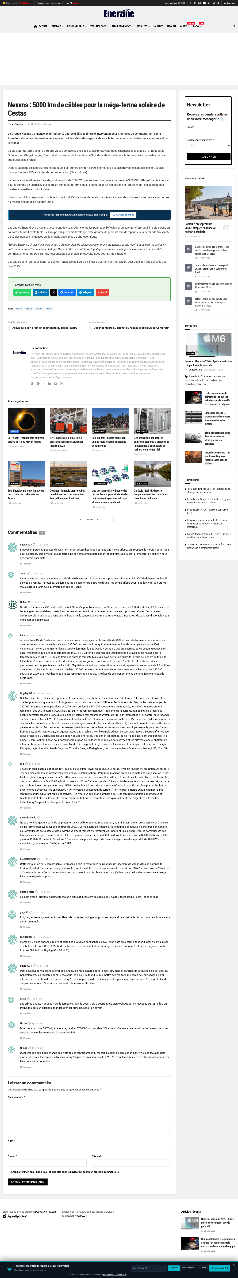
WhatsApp (23, 292)
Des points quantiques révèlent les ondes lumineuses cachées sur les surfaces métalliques (207, 523)
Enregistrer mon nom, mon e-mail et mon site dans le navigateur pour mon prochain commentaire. (65, 1171)
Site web (96, 1156)
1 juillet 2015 (34, 124)
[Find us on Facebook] (190, 3)
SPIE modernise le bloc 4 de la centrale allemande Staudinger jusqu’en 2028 (66, 441)
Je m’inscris (217, 1267)
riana (49, 309)
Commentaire (16, 1097)
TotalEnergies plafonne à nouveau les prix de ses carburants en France (26, 494)
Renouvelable (75, 26)
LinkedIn (42, 292)
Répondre (27, 564)
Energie (56, 26)
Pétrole (14, 484)
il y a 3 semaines (17, 446)
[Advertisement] (119, 59)
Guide (184, 26)
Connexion (230, 3)
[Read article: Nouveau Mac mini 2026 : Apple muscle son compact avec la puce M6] (208, 345)
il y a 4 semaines (59, 450)
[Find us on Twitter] (195, 3)
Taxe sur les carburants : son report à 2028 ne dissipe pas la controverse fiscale (211, 269)
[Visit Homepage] (119, 13)
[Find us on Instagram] (199, 3)
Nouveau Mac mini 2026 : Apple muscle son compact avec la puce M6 (217, 1222)
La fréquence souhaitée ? (200, 140)
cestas (29, 309)
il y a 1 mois (99, 450)
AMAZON (82, 1215)
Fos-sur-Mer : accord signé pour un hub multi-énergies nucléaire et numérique (109, 441)
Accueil (43, 26)
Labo (197, 26)
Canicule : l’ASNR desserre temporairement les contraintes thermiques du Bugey (151, 494)
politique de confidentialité (114, 1274)
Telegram (87, 292)
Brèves (190, 354)
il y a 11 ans (42, 545)
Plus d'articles (89, 519)
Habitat (158, 26)
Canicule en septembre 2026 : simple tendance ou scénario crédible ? (200, 228)
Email (103, 292)
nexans (39, 309)
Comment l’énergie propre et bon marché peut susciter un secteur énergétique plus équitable (67, 494)
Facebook (68, 292)
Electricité (58, 431)
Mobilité (142, 26)
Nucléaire (100, 431)
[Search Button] (234, 26)
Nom (11, 1140)
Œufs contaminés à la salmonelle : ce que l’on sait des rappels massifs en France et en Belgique (212, 250)
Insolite (171, 26)
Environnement (121, 26)
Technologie (98, 26)
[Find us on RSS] (218, 3)
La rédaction (17, 124)
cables (19, 309)
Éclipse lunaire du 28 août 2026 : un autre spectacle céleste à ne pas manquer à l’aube (211, 302)
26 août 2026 (211, 370)
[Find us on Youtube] (204, 3)
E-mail (12, 1156)
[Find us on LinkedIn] (209, 3)
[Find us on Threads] (214, 3)
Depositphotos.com (45, 1211)
